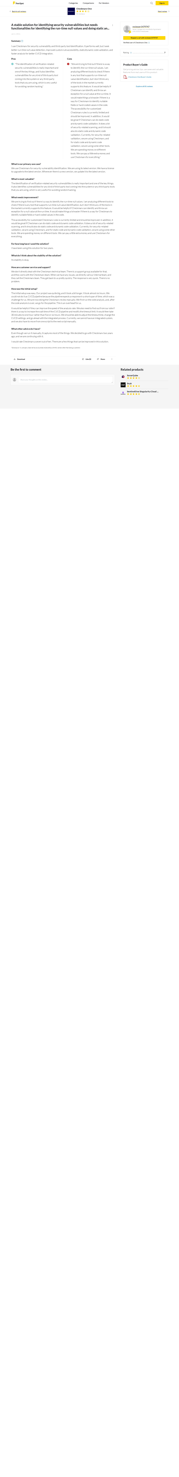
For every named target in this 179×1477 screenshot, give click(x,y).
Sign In (162, 3)
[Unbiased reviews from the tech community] (18, 3)
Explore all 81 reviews (144, 86)
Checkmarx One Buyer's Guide (139, 77)
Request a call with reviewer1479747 (144, 38)
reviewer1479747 (140, 26)
